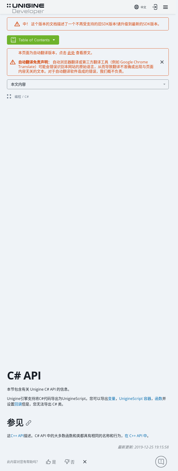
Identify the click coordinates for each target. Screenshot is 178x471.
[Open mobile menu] (165, 7)
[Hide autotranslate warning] (162, 62)
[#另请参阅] (28, 422)
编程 (18, 96)
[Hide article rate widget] (85, 461)
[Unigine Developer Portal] (25, 8)
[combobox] (140, 7)
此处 (71, 52)
